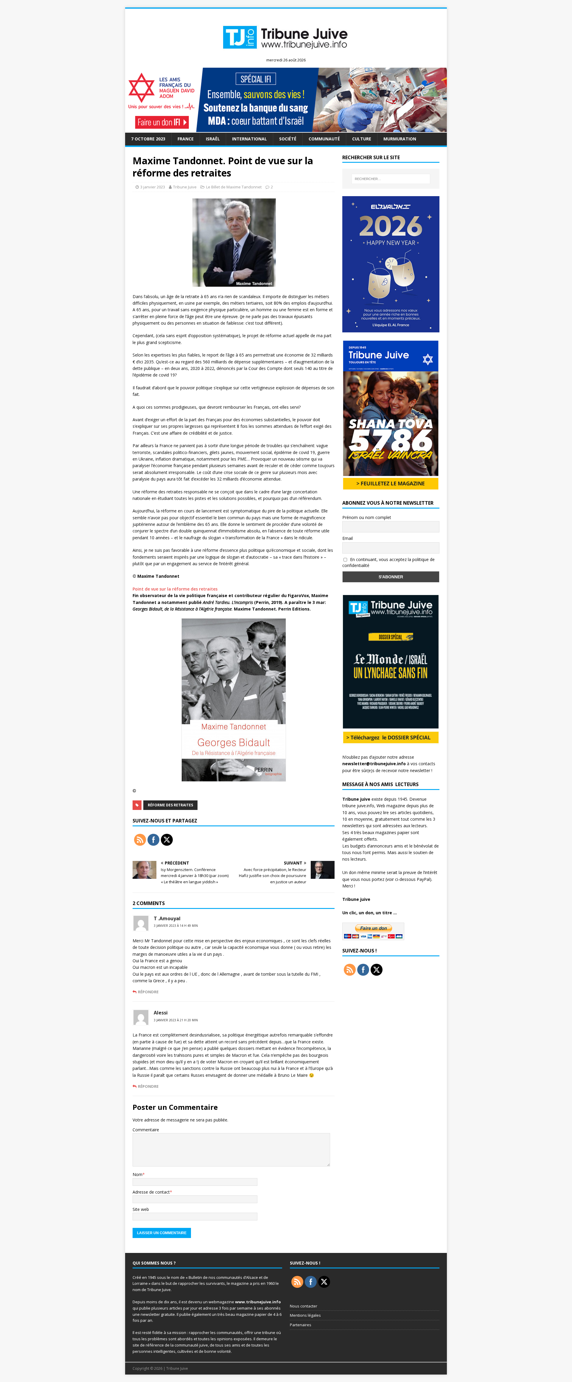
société (287, 139)
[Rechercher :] (391, 179)
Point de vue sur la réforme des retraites (175, 589)
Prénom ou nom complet (366, 517)
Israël (213, 139)
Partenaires (300, 1324)
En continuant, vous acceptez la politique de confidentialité (388, 562)
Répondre (148, 991)
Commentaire (146, 1129)
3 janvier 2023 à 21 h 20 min (176, 1020)
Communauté (324, 139)
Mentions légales (305, 1315)
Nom (137, 1174)
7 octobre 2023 (148, 139)
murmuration (399, 139)
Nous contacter (303, 1306)
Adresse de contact (151, 1192)
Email (347, 538)
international (249, 139)
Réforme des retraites (170, 805)
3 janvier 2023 (152, 187)
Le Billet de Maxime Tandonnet (234, 187)
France (186, 139)
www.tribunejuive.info (258, 1301)
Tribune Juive (185, 187)
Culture (361, 139)
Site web (141, 1209)
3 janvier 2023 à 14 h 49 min (176, 926)
